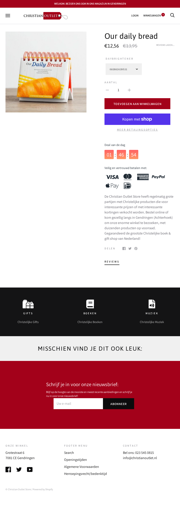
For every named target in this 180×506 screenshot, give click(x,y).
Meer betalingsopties (137, 129)
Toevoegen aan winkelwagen (137, 104)
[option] (45, 72)
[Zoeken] (172, 15)
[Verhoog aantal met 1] (129, 89)
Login (135, 15)
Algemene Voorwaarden (81, 466)
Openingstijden (75, 459)
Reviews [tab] (111, 261)
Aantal (110, 82)
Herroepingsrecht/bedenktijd (85, 473)
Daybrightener (119, 58)
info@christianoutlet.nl (140, 458)
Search (69, 452)
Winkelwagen (153, 15)
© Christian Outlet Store (18, 489)
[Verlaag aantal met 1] (107, 89)
